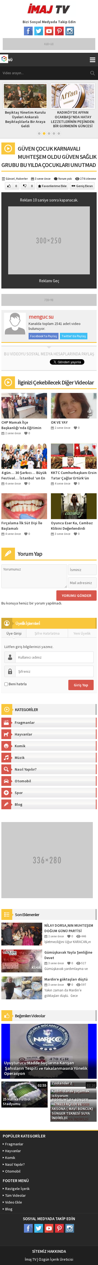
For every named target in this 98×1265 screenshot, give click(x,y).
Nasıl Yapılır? (25, 769)
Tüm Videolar (15, 1195)
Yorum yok (65, 179)
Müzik (19, 757)
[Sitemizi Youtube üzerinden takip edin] (49, 31)
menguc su (41, 316)
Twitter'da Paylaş (74, 336)
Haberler (22, 179)
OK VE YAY (59, 422)
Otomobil (23, 781)
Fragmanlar (25, 722)
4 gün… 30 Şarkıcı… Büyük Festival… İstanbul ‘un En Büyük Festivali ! (24, 475)
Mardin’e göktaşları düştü (66, 979)
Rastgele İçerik (17, 1188)
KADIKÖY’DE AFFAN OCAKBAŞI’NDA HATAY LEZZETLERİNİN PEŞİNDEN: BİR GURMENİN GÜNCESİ (32, 119)
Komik (20, 745)
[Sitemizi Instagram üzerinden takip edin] (69, 31)
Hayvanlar (23, 734)
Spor (19, 792)
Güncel (10, 179)
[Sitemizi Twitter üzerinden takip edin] (38, 31)
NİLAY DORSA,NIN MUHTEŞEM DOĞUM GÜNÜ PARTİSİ (68, 928)
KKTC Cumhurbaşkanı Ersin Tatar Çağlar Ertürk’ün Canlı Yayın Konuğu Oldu (74, 475)
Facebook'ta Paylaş (43, 336)
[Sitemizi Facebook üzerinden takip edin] (28, 31)
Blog (18, 804)
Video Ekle (13, 1202)
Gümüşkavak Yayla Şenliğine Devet (68, 955)
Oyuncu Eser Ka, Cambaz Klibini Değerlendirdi (72, 525)
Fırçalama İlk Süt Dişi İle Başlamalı (21, 525)
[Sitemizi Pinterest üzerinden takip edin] (59, 31)
